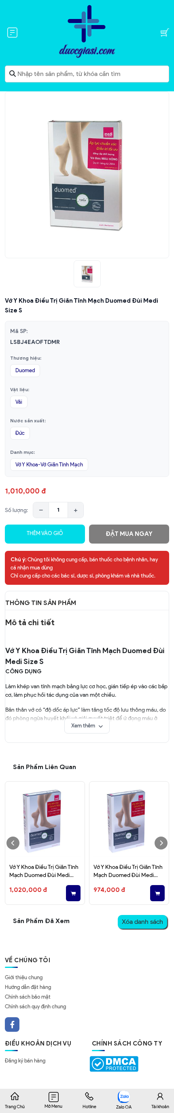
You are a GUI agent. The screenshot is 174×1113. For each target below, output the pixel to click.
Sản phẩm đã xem (41, 921)
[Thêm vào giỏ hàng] (73, 893)
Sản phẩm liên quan (44, 767)
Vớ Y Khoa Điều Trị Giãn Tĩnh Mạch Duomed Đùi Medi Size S (128, 871)
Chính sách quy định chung (35, 1006)
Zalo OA (124, 1107)
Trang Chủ (15, 1106)
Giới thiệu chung (23, 977)
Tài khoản (160, 1106)
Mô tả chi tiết (30, 622)
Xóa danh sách (142, 921)
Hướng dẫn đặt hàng (28, 987)
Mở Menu (53, 1106)
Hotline (89, 1106)
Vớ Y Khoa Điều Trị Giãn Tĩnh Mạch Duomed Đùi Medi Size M (44, 871)
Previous (12, 843)
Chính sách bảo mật (28, 997)
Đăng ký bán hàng (25, 1061)
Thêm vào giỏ (45, 533)
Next (161, 843)
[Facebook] (12, 1024)
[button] (87, 726)
